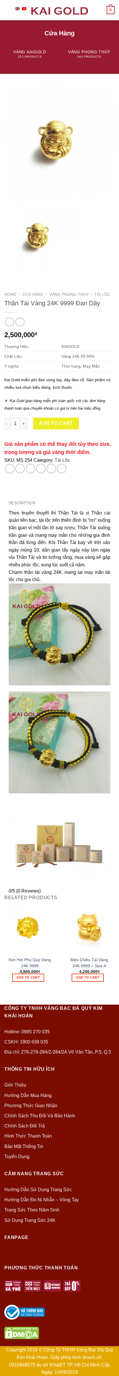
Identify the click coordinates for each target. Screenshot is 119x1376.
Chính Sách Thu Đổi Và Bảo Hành (39, 1115)
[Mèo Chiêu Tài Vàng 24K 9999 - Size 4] (89, 927)
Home (10, 294)
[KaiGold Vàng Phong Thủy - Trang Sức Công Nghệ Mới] (59, 10)
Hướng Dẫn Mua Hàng (28, 1095)
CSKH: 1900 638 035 (26, 1041)
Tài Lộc (102, 294)
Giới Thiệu (15, 1085)
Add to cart (56, 423)
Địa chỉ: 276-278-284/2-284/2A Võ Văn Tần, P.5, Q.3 (57, 1052)
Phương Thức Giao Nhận (30, 1105)
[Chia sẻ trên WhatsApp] (9, 468)
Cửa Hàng (33, 294)
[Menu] (7, 10)
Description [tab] (22, 503)
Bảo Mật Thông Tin (23, 1146)
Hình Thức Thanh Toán (28, 1136)
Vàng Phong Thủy (69, 294)
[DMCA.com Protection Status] (21, 1332)
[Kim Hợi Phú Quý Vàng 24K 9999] (29, 927)
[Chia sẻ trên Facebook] (20, 468)
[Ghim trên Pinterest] (51, 468)
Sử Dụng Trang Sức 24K (29, 1220)
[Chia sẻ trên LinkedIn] (61, 468)
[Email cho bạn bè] (41, 468)
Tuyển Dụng (16, 1156)
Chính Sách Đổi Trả (24, 1125)
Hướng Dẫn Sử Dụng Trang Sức (38, 1189)
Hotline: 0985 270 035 (27, 1031)
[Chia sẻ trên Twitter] (30, 468)
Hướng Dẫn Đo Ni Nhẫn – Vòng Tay (41, 1199)
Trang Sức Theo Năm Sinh (32, 1209)
